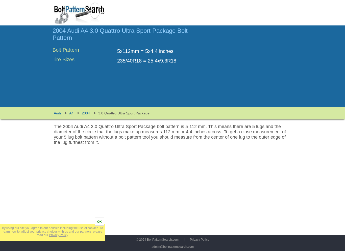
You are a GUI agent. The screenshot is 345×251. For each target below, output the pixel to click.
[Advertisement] (250, 69)
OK (99, 222)
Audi (57, 113)
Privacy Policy (199, 239)
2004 (86, 113)
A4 (71, 113)
